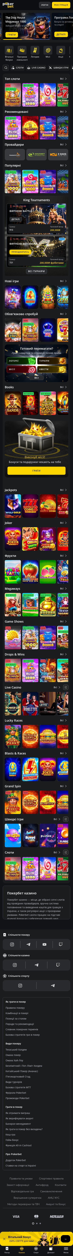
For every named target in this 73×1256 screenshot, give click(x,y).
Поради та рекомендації (20, 1024)
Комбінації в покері (17, 1013)
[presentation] (7, 1250)
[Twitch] (60, 944)
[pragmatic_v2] (15, 154)
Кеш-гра (10, 1134)
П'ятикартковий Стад (18, 1076)
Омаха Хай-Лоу (14, 1060)
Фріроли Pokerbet (16, 1092)
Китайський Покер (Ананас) (22, 1071)
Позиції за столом (16, 1018)
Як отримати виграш (18, 1113)
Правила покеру (15, 1007)
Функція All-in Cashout (19, 1145)
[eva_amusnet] (36, 154)
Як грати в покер (16, 1001)
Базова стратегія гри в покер (23, 1034)
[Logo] (11, 5)
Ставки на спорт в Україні (21, 1165)
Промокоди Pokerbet (17, 1098)
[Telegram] (28, 944)
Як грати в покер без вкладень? (24, 1129)
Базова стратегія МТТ (18, 1087)
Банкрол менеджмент (18, 1123)
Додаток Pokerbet (16, 1160)
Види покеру (13, 1043)
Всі (61, 78)
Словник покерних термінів (22, 1029)
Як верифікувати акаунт (19, 1118)
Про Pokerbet (14, 1154)
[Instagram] (12, 944)
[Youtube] (44, 944)
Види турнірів (14, 1082)
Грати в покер (14, 1106)
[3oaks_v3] (58, 154)
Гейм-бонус (12, 1140)
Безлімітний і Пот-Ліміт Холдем (24, 1065)
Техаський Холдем (16, 1049)
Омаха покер (13, 1055)
